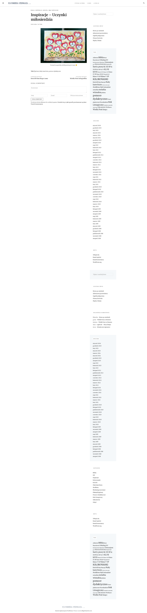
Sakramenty (101, 107)
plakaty (103, 92)
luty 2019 (95, 223)
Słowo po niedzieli (98, 30)
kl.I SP (98, 69)
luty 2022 (96, 167)
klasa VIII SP (99, 74)
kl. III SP (107, 67)
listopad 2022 (97, 152)
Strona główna (80, 3)
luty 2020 (96, 206)
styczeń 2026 (97, 125)
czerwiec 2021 (97, 174)
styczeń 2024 (97, 138)
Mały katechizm (53, 10)
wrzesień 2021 (97, 172)
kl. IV (102, 69)
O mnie (89, 3)
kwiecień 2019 (97, 219)
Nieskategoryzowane (99, 490)
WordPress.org (97, 262)
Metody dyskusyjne (106, 84)
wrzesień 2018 (97, 236)
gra (93, 64)
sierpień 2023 (97, 142)
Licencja (96, 3)
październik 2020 (98, 192)
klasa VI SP (97, 76)
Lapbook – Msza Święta (104, 324)
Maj (99, 82)
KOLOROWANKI (100, 79)
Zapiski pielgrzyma (98, 35)
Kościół (45, 10)
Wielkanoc (109, 107)
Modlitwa (96, 87)
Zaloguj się (96, 255)
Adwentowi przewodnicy (100, 33)
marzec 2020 (97, 204)
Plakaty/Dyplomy (98, 492)
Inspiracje (38, 10)
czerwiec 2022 (97, 160)
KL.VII (106, 69)
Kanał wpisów (97, 257)
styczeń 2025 (97, 133)
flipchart (36, 71)
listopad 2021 (97, 169)
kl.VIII (95, 72)
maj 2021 (95, 177)
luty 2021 (95, 184)
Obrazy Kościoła (97, 38)
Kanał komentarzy (98, 259)
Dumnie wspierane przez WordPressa (64, 610)
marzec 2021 (96, 182)
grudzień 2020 (97, 187)
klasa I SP (105, 72)
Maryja (103, 82)
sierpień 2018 (97, 238)
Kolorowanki (96, 480)
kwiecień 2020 (97, 201)
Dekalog (103, 60)
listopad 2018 (97, 231)
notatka (96, 90)
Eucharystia (96, 62)
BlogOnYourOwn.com (87, 610)
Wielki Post (97, 109)
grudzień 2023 (97, 140)
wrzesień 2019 (97, 211)
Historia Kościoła (100, 64)
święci (94, 502)
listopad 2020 (97, 189)
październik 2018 (98, 233)
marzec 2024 (97, 135)
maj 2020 (95, 199)
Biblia (32, 10)
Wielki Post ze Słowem (104, 319)
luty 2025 (95, 130)
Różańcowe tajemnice (103, 327)
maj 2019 (95, 216)
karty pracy (98, 66)
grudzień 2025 (97, 128)
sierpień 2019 (97, 214)
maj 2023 (95, 145)
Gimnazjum (109, 62)
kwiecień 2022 (97, 162)
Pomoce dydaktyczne (99, 495)
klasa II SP (100, 72)
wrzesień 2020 (97, 194)
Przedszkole (104, 102)
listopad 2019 (97, 209)
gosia (35, 24)
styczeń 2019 (96, 226)
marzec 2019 (96, 221)
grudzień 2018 (97, 228)
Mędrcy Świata (97, 40)
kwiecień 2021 (97, 179)
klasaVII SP (106, 74)
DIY (107, 60)
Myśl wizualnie (105, 87)
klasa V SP (105, 76)
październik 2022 (98, 155)
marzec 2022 (97, 165)
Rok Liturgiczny (97, 497)
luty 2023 (95, 150)
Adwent (95, 57)
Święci (105, 110)
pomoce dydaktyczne (55, 71)
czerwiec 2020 (97, 196)
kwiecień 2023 (97, 147)
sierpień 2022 (97, 157)
